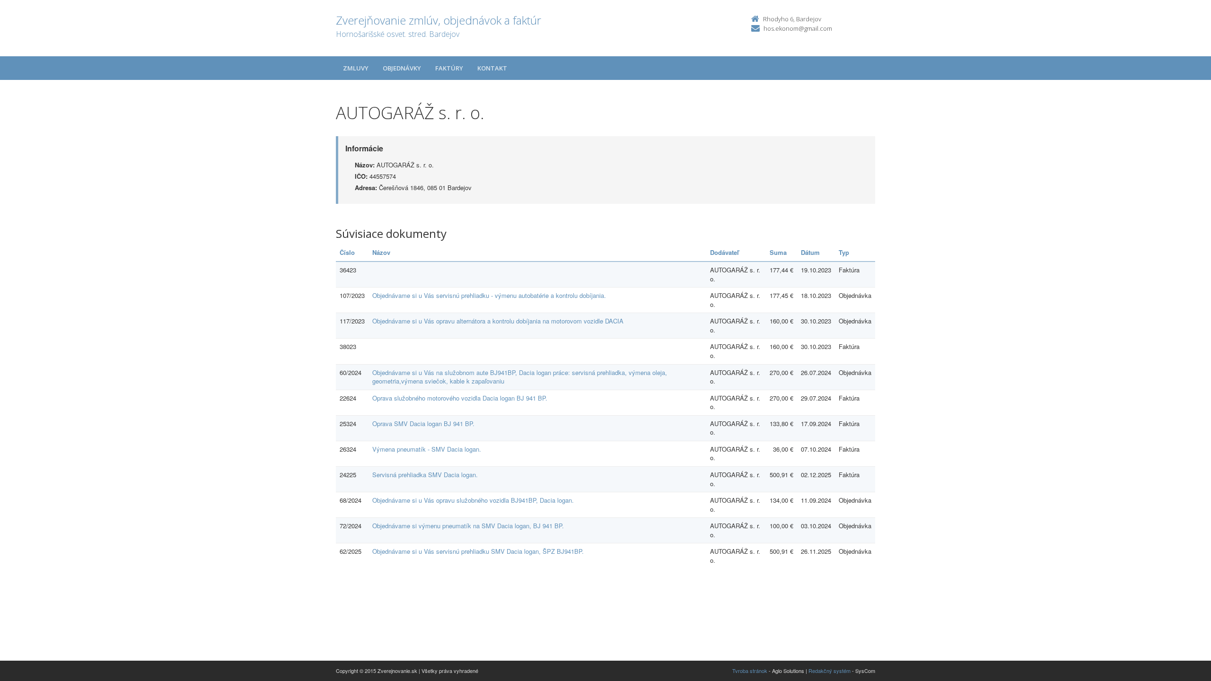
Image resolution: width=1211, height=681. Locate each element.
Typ (844, 252)
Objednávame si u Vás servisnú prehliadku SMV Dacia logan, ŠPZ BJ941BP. (478, 551)
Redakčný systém (829, 670)
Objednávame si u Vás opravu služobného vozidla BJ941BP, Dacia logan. (473, 500)
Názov (381, 252)
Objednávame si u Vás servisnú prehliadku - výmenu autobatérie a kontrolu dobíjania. (489, 295)
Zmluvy (356, 68)
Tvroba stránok (749, 670)
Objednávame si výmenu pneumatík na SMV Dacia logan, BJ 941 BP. (468, 525)
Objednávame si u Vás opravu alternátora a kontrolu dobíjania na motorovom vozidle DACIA (497, 320)
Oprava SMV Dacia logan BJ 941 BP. (423, 423)
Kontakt (492, 68)
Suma (778, 252)
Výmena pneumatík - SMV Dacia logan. (426, 449)
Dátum (810, 252)
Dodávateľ (724, 252)
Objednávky (402, 68)
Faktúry (449, 68)
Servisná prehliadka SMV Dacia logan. (425, 474)
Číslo (347, 252)
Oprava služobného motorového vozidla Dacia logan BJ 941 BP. (459, 397)
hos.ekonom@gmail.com (797, 28)
